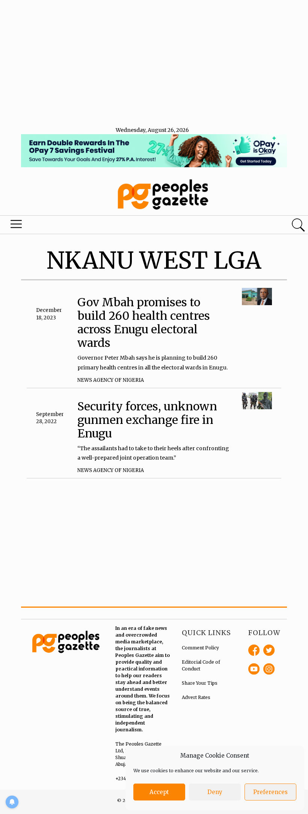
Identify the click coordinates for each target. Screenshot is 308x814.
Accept (159, 792)
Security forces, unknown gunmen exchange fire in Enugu (147, 419)
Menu (17, 225)
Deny (214, 792)
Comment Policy (200, 648)
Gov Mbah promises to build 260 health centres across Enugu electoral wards (143, 322)
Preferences (270, 792)
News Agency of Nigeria (110, 380)
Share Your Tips (199, 683)
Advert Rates (196, 697)
